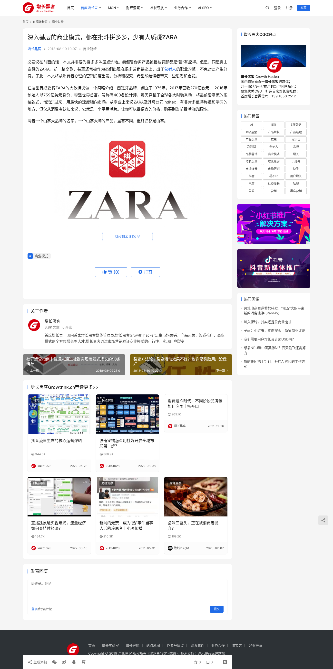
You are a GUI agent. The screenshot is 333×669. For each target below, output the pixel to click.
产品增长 (274, 132)
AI (251, 124)
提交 (217, 609)
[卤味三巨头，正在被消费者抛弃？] (195, 496)
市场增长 (251, 169)
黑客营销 (296, 191)
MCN (112, 8)
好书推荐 (255, 645)
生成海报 (39, 662)
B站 (273, 124)
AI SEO (203, 8)
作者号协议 (175, 645)
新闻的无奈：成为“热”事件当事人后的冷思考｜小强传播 (126, 525)
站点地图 (153, 645)
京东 (274, 139)
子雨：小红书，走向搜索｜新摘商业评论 (274, 330)
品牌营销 (251, 154)
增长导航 (157, 8)
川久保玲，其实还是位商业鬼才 (268, 322)
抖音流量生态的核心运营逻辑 (56, 440)
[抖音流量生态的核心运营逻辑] (59, 414)
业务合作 (181, 8)
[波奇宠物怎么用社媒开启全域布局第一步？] (127, 414)
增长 (296, 154)
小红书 (296, 161)
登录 (277, 8)
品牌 (296, 147)
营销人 (170, 69)
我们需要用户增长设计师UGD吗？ (269, 339)
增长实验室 (110, 645)
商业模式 (41, 256)
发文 (303, 7)
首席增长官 (89, 8)
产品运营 (251, 139)
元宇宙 (296, 139)
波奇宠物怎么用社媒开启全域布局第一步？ (126, 443)
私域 (296, 183)
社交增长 (274, 183)
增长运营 (251, 161)
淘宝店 (237, 645)
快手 (296, 169)
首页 (70, 8)
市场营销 (274, 169)
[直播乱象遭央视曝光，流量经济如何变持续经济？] (59, 496)
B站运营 (251, 132)
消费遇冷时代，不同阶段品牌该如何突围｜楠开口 (195, 403)
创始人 (273, 147)
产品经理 (296, 132)
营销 (274, 191)
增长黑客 (34, 49)
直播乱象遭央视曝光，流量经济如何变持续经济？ (58, 525)
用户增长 (296, 176)
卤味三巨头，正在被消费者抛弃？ (193, 525)
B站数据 (296, 124)
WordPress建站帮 (211, 653)
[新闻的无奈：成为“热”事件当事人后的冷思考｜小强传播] (127, 496)
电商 (252, 183)
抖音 (36, 400)
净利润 (251, 147)
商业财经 (90, 49)
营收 (252, 191)
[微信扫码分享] (54, 662)
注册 (289, 8)
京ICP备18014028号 (163, 653)
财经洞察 (133, 8)
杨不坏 (273, 176)
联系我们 (197, 645)
